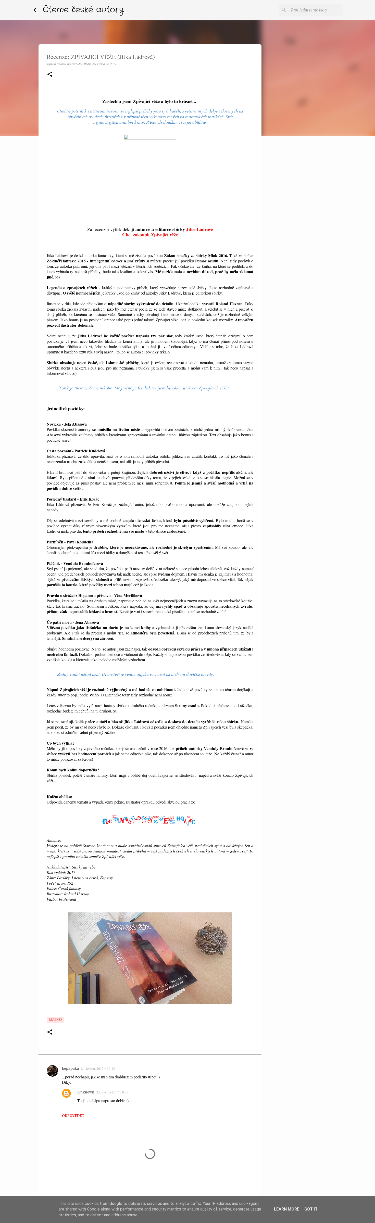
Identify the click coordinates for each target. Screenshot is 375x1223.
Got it (311, 1209)
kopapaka (70, 1068)
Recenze (55, 1020)
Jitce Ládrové (199, 229)
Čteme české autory (83, 10)
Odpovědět (73, 1115)
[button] (50, 74)
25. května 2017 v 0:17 (112, 1092)
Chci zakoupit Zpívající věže (150, 234)
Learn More (286, 1209)
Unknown (85, 1092)
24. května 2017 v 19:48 (98, 1068)
